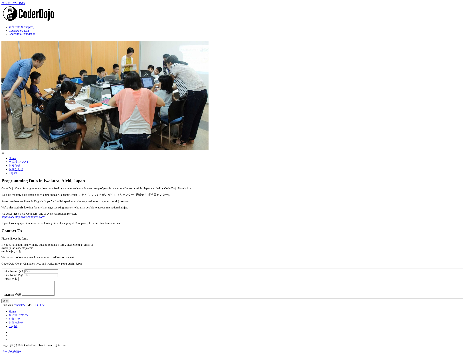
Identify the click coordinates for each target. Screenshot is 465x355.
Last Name (10, 275)
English (13, 173)
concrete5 (19, 305)
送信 (5, 301)
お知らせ (14, 165)
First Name (10, 271)
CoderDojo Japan (19, 30)
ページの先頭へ (11, 351)
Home (12, 158)
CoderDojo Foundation (22, 33)
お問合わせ (16, 169)
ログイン (39, 305)
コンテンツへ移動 (13, 3)
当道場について (19, 161)
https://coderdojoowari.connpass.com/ (23, 216)
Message (9, 294)
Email (7, 278)
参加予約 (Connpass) (21, 27)
